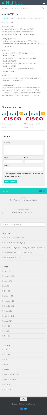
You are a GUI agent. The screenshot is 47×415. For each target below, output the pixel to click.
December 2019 (9, 301)
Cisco (5, 350)
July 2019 (7, 326)
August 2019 (8, 321)
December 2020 (9, 276)
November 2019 (9, 306)
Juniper (6, 364)
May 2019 (7, 336)
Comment (7, 143)
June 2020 (7, 286)
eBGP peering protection (32, 124)
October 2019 (8, 311)
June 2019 (7, 331)
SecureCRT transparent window (14, 238)
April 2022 (7, 271)
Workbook (7, 389)
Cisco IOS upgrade (8, 124)
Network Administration (19, 8)
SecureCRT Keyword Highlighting (14, 243)
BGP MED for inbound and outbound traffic (18, 252)
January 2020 (8, 296)
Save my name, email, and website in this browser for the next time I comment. (23, 175)
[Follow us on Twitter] (44, 191)
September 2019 (9, 316)
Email (26, 157)
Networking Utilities (10, 379)
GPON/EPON (8, 354)
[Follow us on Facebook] (40, 191)
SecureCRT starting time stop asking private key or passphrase (24, 247)
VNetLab (6, 18)
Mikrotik (5, 8)
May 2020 (7, 291)
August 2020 (8, 281)
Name (6, 157)
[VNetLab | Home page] (15, 3)
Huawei (6, 359)
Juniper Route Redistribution (13, 257)
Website (6, 165)
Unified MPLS (8, 384)
